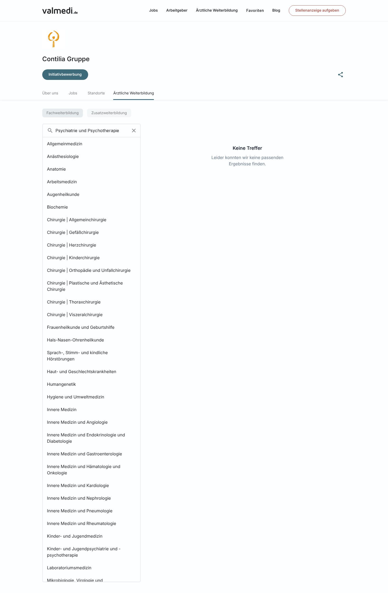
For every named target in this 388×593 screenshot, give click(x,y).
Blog (276, 10)
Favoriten (255, 10)
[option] (91, 143)
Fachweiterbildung (62, 113)
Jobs (153, 10)
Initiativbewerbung (65, 74)
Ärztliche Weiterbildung (217, 10)
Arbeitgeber (176, 10)
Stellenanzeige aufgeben (317, 10)
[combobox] (85, 130)
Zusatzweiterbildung (109, 113)
